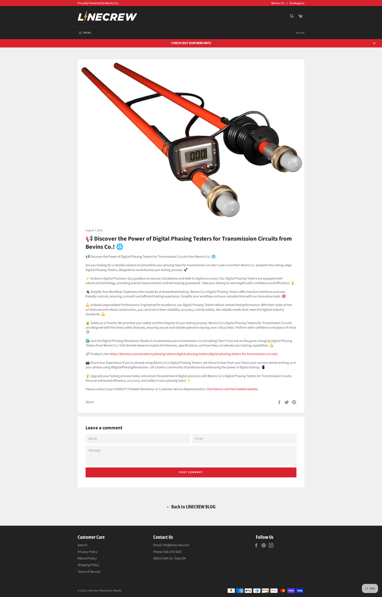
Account (300, 33)
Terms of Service (89, 571)
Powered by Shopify (110, 590)
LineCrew (92, 590)
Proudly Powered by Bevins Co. (98, 3)
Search (82, 545)
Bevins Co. (278, 3)
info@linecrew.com (176, 545)
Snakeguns (296, 3)
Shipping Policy (88, 565)
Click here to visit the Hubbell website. (232, 389)
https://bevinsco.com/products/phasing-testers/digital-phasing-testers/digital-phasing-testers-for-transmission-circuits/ (193, 354)
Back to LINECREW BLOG (193, 506)
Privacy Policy (87, 552)
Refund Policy (87, 558)
